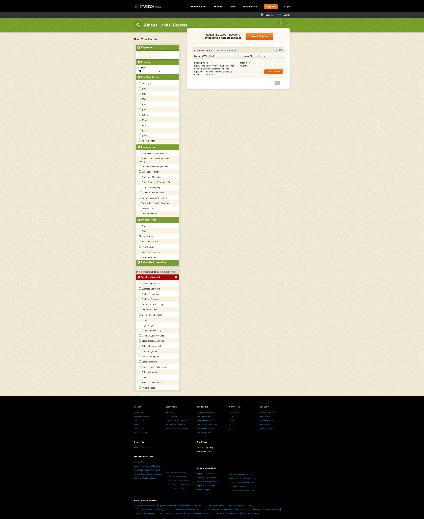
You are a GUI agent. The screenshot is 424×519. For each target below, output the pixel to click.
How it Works (139, 412)
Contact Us (138, 428)
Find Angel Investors (237, 486)
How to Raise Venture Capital (177, 480)
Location (146, 62)
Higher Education (149, 309)
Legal (144, 319)
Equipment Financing (151, 177)
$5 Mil (144, 130)
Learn (233, 6)
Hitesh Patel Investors (251, 513)
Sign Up (270, 6)
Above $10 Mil (148, 140)
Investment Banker (150, 241)
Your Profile (233, 412)
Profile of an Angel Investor (208, 481)
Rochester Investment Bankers (188, 509)
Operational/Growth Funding (154, 197)
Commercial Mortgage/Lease (154, 166)
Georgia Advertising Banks (145, 505)
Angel (144, 226)
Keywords (146, 47)
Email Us (286, 14)
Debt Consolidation (150, 171)
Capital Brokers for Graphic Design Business (154, 509)
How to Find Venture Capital (177, 476)
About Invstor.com (141, 416)
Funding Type (149, 147)
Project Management (150, 356)
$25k (143, 93)
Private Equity (147, 246)
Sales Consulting (149, 361)
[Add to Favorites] (276, 50)
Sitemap (232, 428)
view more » (209, 74)
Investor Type (149, 219)
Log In (287, 6)
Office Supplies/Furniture (152, 340)
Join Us (232, 420)
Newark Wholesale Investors (227, 513)
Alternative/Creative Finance (154, 153)
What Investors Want (205, 420)
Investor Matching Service (176, 420)
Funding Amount (150, 77)
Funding (218, 6)
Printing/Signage (149, 351)
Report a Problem (267, 428)
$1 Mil (144, 119)
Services (169, 412)
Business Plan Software (175, 424)
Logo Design (147, 325)
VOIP (143, 377)
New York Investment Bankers (247, 509)
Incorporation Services (151, 314)
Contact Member (280, 50)
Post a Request (259, 36)
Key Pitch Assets (204, 432)
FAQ (136, 424)
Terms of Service (267, 412)
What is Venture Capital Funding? (147, 466)
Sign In (231, 424)
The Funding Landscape (207, 424)
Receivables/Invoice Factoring (155, 203)
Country (142, 68)
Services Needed (150, 277)
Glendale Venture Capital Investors (218, 509)
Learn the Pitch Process (206, 428)
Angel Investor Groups (206, 485)
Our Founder (139, 420)
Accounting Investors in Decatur (199, 513)
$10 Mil (145, 135)
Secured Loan (148, 208)
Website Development (151, 382)
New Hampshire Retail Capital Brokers (209, 505)
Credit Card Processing (152, 304)
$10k (143, 88)
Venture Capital (148, 257)
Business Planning (150, 299)
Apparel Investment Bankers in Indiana (174, 505)
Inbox (231, 416)
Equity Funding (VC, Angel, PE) (155, 182)
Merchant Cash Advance (152, 192)
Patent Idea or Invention (152, 346)
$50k (143, 99)
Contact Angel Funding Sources (241, 490)
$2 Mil (144, 125)
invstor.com (147, 6)
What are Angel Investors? (207, 477)
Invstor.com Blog (141, 432)
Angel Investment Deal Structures (242, 478)
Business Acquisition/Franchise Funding (154, 160)
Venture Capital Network (175, 472)
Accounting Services (150, 283)
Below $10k (147, 83)
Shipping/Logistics (149, 372)
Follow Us (269, 14)
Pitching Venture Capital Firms (178, 484)
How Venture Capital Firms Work (147, 470)
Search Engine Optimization (154, 366)
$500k (144, 114)
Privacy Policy (265, 416)
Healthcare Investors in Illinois (171, 513)
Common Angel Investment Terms (242, 482)
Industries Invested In (153, 262)
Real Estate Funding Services (177, 428)
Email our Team (140, 447)
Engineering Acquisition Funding (240, 505)
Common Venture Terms (175, 488)
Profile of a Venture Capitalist (145, 477)
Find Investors (199, 6)
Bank (143, 231)
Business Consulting (150, 288)
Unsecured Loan (149, 213)
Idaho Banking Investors (145, 513)
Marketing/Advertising (151, 330)
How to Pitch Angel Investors (240, 474)
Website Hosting (149, 387)
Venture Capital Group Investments (148, 474)
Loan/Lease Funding (150, 187)
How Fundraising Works (206, 412)
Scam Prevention (267, 420)
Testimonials (250, 6)
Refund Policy (265, 424)
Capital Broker (148, 236)
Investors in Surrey (271, 509)
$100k (144, 109)
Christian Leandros (226, 50)
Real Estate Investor (150, 251)
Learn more (170, 271)
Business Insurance (150, 294)
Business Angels (204, 489)
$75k (143, 104)
